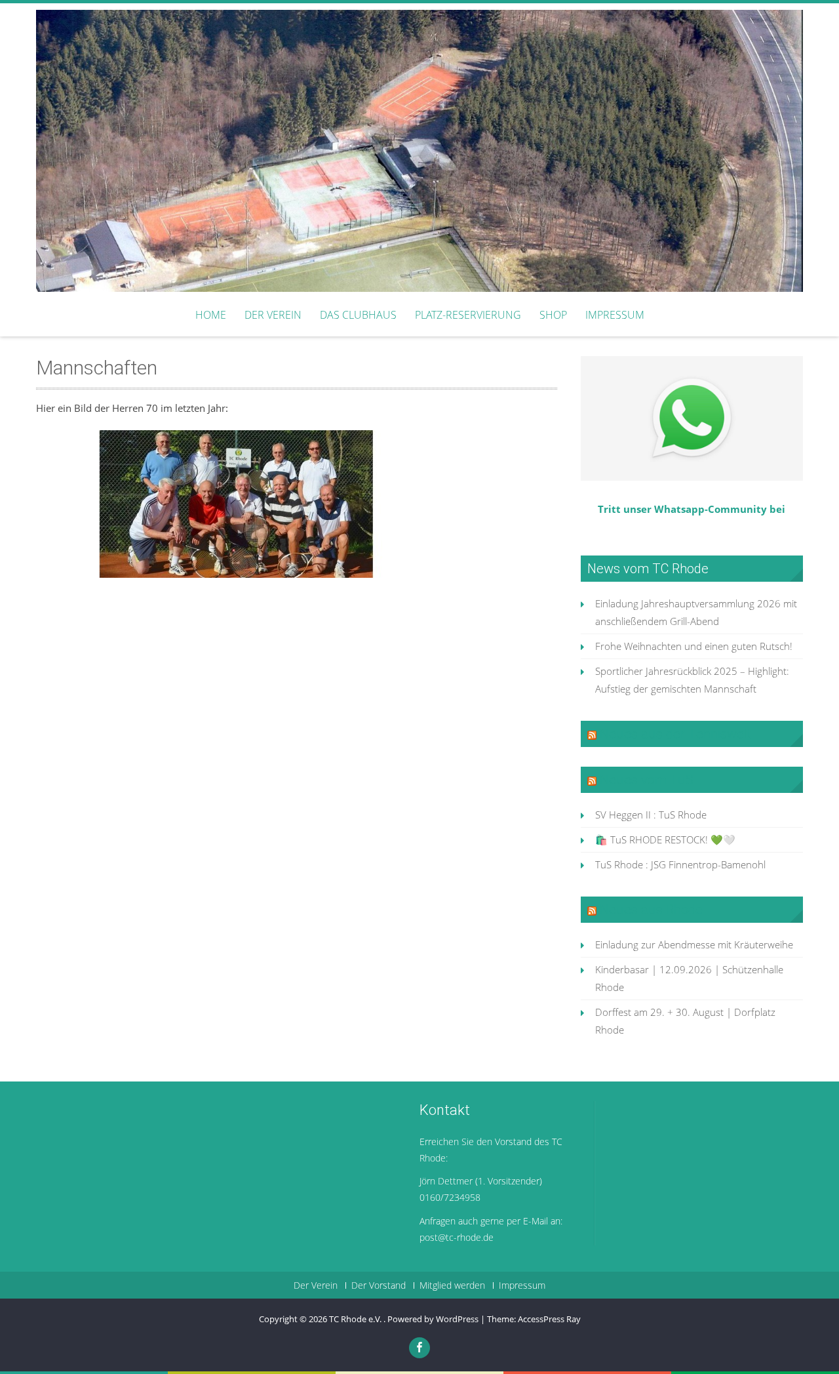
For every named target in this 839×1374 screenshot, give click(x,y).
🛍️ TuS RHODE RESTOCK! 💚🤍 (665, 839)
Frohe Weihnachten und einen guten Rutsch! (693, 646)
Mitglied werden (452, 1285)
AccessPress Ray (549, 1319)
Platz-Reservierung (468, 315)
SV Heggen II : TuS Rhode (651, 814)
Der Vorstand (378, 1285)
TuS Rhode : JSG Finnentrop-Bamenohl (680, 864)
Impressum (614, 315)
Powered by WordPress (432, 1319)
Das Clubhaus (358, 315)
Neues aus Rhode (651, 910)
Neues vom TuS (646, 780)
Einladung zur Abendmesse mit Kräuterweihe (694, 944)
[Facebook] (419, 1347)
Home (210, 315)
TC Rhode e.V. (356, 1319)
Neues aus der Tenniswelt (675, 734)
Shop (553, 315)
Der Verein (273, 315)
